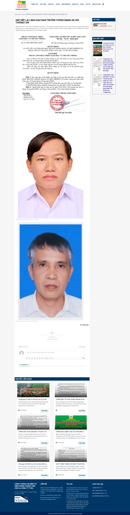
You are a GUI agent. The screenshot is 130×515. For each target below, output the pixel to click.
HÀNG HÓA (75, 4)
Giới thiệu (43, 4)
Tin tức (23, 14)
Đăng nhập (82, 346)
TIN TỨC (88, 4)
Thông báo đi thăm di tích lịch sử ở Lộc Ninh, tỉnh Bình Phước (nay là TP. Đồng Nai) (45, 399)
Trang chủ (34, 4)
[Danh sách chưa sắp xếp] (39, 358)
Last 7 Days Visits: (97, 490)
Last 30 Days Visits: (97, 493)
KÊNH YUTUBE (96, 4)
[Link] (47, 358)
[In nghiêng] (29, 358)
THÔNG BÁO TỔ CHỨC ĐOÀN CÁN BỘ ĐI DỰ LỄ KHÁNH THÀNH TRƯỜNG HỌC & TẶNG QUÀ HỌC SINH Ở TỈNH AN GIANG (108, 64)
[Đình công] (34, 358)
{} (49, 358)
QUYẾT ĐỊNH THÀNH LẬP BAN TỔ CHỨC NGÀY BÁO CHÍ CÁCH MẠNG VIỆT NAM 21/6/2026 (85, 464)
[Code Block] (44, 358)
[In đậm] (27, 358)
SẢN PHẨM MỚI (65, 4)
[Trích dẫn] (42, 358)
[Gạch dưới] (32, 358)
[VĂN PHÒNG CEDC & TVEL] (21, 4)
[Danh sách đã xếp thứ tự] (37, 358)
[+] (52, 358)
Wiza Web (79, 513)
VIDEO (82, 4)
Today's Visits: (96, 487)
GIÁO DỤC (51, 4)
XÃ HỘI (58, 4)
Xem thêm (44, 410)
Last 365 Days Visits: (98, 496)
